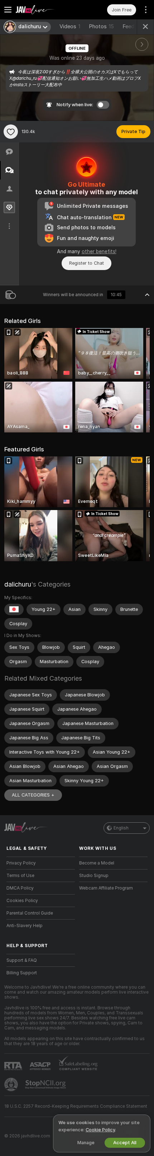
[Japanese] (14, 609)
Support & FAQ (21, 960)
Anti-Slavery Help (24, 925)
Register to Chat (86, 263)
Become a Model (96, 863)
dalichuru (17, 584)
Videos (69, 26)
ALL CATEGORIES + (33, 795)
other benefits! (99, 251)
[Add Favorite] (11, 131)
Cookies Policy (22, 900)
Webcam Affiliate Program (106, 888)
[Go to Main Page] (46, 9)
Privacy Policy (21, 863)
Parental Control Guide (29, 913)
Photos (101, 26)
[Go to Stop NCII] (46, 1084)
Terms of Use (20, 875)
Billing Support (21, 972)
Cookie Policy (100, 1129)
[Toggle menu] (8, 9)
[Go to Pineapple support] (11, 1084)
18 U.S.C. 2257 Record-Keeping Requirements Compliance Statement (75, 1106)
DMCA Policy (20, 888)
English (121, 828)
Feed (128, 26)
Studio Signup (94, 875)
